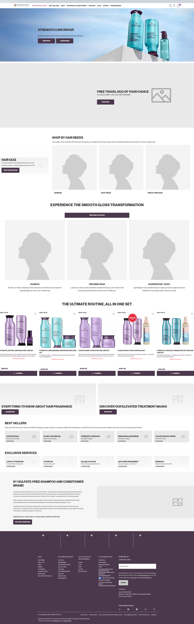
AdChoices (56, 621)
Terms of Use (84, 615)
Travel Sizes (41, 569)
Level (79, 567)
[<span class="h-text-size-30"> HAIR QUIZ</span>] (24, 166)
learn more (64, 41)
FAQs (100, 567)
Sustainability (62, 562)
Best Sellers (41, 560)
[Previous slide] (51, 171)
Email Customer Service (125, 596)
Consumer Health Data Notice (105, 583)
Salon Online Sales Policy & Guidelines (106, 573)
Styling (40, 567)
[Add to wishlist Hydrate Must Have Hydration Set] (153, 314)
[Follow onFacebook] (119, 609)
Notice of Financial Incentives (145, 577)
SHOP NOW (46, 41)
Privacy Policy (93, 615)
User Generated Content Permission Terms (106, 570)
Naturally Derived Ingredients (107, 585)
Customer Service (105, 557)
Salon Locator (62, 567)
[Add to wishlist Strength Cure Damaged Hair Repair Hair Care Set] (74, 314)
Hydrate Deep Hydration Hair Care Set (93, 350)
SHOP (40, 557)
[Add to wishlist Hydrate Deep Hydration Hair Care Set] (113, 314)
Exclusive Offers (43, 571)
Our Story (61, 560)
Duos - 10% (41, 562)
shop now (105, 102)
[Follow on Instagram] (128, 609)
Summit (80, 569)
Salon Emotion (82, 571)
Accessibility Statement (130, 615)
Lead (79, 564)
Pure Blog (61, 569)
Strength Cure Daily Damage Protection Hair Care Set (175, 352)
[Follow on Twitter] (137, 609)
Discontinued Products (44, 576)
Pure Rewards (62, 578)
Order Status (102, 562)
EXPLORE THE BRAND (22, 522)
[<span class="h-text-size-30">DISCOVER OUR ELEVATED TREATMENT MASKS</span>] (146, 399)
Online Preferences (144, 615)
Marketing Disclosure (143, 575)
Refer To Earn (62, 576)
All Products (41, 573)
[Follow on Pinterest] (145, 609)
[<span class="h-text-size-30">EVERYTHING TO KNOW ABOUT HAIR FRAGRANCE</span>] (48, 399)
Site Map (153, 615)
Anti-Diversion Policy (64, 564)
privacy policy (67, 621)
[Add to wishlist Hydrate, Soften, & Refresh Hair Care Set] (35, 314)
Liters (39, 564)
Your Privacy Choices (108, 578)
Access (80, 562)
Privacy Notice (134, 577)
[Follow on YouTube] (154, 609)
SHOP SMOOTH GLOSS (97, 215)
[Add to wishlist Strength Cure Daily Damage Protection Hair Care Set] (192, 314)
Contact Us (102, 560)
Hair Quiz (61, 573)
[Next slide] (191, 171)
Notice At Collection (104, 580)
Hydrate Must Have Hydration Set (131, 350)
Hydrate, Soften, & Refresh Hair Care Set (16, 350)
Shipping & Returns (104, 564)
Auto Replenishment (64, 571)
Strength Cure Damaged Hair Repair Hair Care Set (57, 352)
